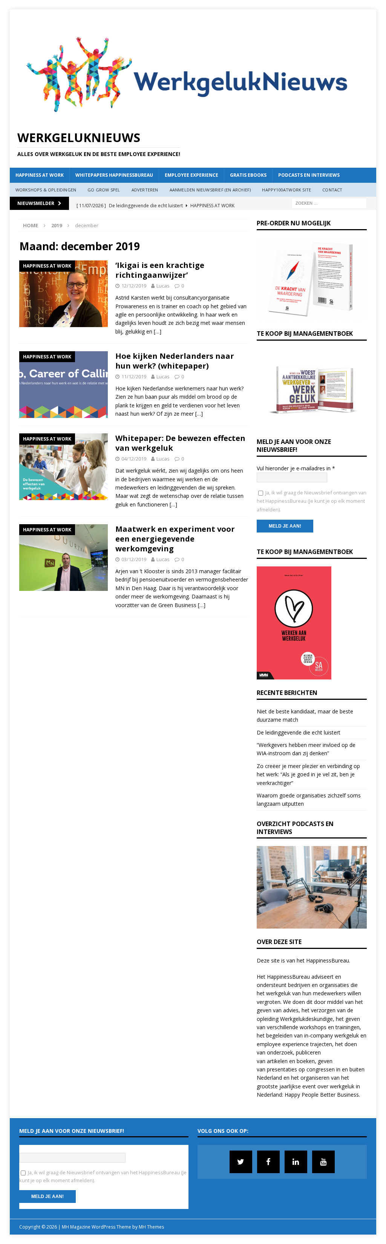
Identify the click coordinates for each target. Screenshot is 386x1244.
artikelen (277, 1061)
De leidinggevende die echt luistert (298, 732)
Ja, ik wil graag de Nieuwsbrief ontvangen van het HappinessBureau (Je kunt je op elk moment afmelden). (311, 501)
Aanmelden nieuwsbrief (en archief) (210, 190)
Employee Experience (191, 175)
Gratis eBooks (248, 175)
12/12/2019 (133, 285)
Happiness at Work (39, 175)
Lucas (163, 285)
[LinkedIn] (296, 1162)
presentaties (282, 1069)
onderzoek (280, 1052)
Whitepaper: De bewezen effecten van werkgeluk (180, 443)
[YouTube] (323, 1162)
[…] (157, 331)
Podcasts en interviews (309, 175)
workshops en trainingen (330, 1027)
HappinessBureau (327, 960)
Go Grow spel (103, 190)
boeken (306, 1061)
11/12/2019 (133, 376)
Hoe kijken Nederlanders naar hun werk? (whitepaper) (174, 361)
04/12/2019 (133, 458)
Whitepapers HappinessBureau (114, 175)
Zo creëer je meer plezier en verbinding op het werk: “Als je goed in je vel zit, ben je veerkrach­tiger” (308, 774)
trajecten (321, 1044)
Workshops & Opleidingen (46, 190)
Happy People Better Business (322, 1094)
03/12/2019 (133, 559)
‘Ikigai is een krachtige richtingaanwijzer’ (159, 270)
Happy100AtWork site (286, 190)
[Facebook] (268, 1162)
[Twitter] (241, 1162)
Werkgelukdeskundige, (307, 1018)
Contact (332, 190)
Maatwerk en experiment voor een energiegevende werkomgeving (175, 539)
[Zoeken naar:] (329, 202)
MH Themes (151, 1227)
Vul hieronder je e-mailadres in (296, 468)
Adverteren (145, 190)
